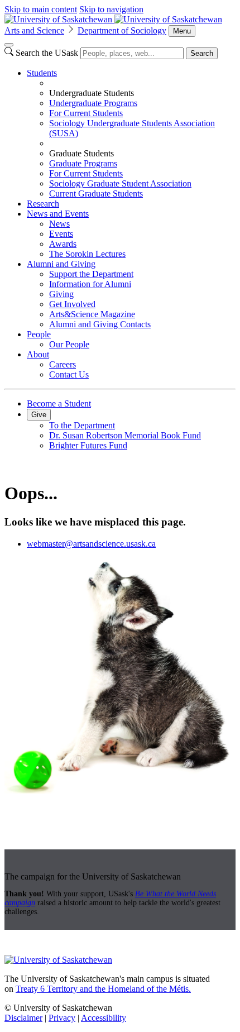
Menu (182, 31)
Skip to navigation (111, 9)
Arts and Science (34, 30)
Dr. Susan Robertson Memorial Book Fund (125, 435)
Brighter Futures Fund (88, 445)
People (39, 334)
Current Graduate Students (96, 193)
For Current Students (86, 113)
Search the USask (47, 53)
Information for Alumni (90, 284)
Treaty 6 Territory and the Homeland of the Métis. (103, 988)
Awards (62, 244)
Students (42, 73)
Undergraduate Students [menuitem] (91, 93)
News (59, 223)
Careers (62, 364)
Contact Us (69, 374)
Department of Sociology (122, 30)
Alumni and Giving (61, 264)
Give (38, 414)
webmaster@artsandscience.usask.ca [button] (91, 543)
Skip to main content (40, 9)
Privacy (62, 1018)
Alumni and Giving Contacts (100, 324)
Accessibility (103, 1018)
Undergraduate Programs (93, 103)
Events (61, 233)
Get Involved (72, 304)
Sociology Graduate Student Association (120, 183)
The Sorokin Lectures (87, 254)
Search (201, 53)
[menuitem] (131, 133)
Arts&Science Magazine (92, 314)
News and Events (58, 213)
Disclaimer (23, 1018)
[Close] (8, 44)
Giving (61, 294)
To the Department (82, 425)
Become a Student (59, 403)
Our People (69, 344)
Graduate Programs (83, 163)
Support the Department (91, 274)
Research (43, 203)
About (38, 354)
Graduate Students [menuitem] (81, 153)
